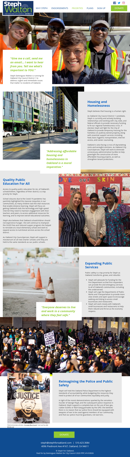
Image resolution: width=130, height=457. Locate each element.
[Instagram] (123, 3)
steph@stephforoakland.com (56, 442)
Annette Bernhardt (30, 425)
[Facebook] (114, 3)
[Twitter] (119, 3)
